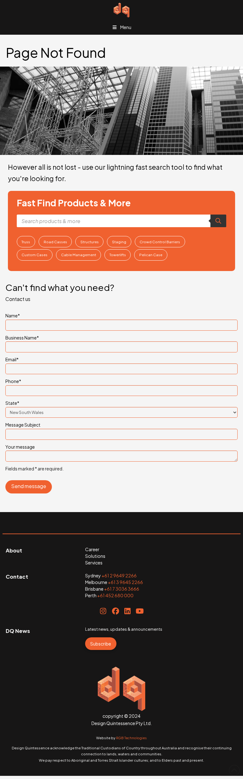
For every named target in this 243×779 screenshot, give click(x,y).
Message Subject (22, 425)
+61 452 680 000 (115, 595)
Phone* (13, 381)
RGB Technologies (131, 738)
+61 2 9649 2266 (119, 575)
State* (12, 403)
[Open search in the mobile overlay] (121, 221)
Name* (12, 315)
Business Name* (22, 337)
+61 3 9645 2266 (125, 582)
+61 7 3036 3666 (121, 589)
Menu (125, 27)
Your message (20, 447)
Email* (12, 359)
